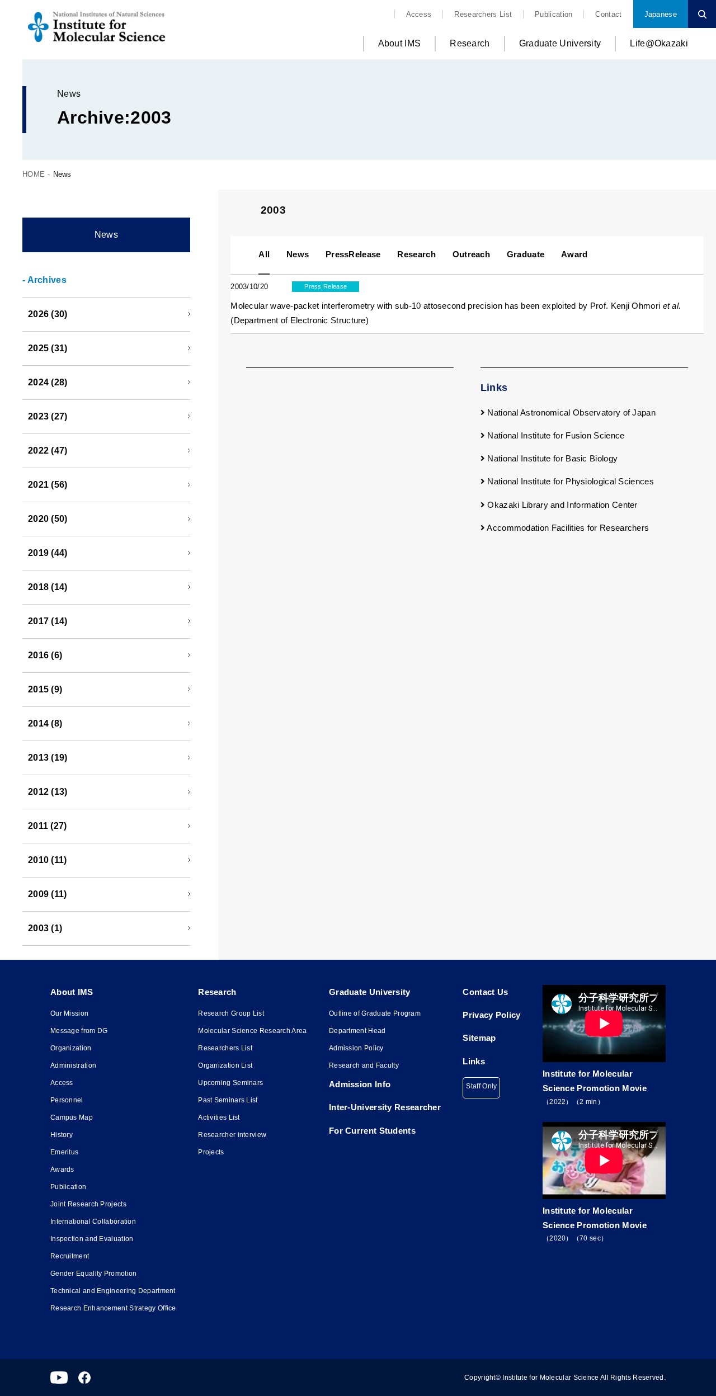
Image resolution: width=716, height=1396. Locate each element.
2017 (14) (48, 621)
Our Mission (69, 1013)
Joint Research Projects (88, 1204)
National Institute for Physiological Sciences (569, 481)
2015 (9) (45, 689)
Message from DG (79, 1031)
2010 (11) (47, 860)
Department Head (357, 1031)
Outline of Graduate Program (375, 1013)
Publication (553, 14)
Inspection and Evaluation (92, 1239)
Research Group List (231, 1013)
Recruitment (69, 1256)
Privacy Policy (491, 1015)
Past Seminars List (227, 1100)
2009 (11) (47, 894)
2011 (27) (47, 826)
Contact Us (485, 992)
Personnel (66, 1100)
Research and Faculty (364, 1065)
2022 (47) (48, 450)
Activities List (219, 1117)
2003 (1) (45, 928)
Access (419, 14)
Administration (73, 1065)
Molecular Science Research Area (252, 1031)
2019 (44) (48, 553)
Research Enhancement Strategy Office (113, 1308)
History (61, 1135)
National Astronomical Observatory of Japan (570, 412)
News (106, 234)
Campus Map (71, 1117)
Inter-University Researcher (385, 1107)
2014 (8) (45, 723)
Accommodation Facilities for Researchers (567, 527)
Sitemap (479, 1038)
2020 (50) (48, 519)
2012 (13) (48, 791)
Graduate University (560, 43)
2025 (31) (48, 348)
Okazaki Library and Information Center (561, 505)
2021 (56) (48, 484)
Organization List (225, 1065)
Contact (608, 14)
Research (469, 43)
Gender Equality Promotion (93, 1273)
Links (474, 1061)
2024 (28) (48, 382)
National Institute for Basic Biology (551, 458)
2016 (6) (45, 655)
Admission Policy (356, 1048)
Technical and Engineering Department (113, 1291)
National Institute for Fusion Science (554, 435)
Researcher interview (232, 1135)
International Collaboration (93, 1221)
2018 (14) (48, 587)
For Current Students (372, 1130)
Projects (211, 1152)
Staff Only (481, 1086)
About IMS (399, 43)
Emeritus (64, 1152)
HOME (33, 174)
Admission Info (359, 1084)
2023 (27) (48, 416)
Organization (71, 1048)
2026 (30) (48, 314)
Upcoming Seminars (230, 1083)
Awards (62, 1169)
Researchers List (483, 14)
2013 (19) (48, 757)
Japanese (660, 14)
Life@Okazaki (659, 43)
